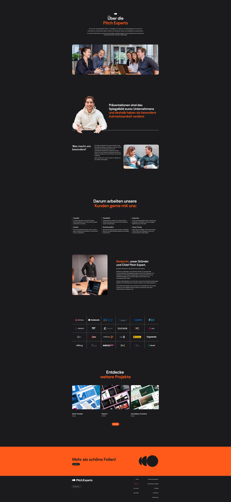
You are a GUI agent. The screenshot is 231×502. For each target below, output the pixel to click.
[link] (147, 2)
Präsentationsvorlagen (153, 484)
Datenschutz (155, 497)
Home (137, 479)
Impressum (156, 493)
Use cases (136, 488)
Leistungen (106, 2)
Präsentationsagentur (153, 479)
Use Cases (96, 2)
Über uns (131, 2)
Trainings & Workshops (119, 2)
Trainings (156, 488)
